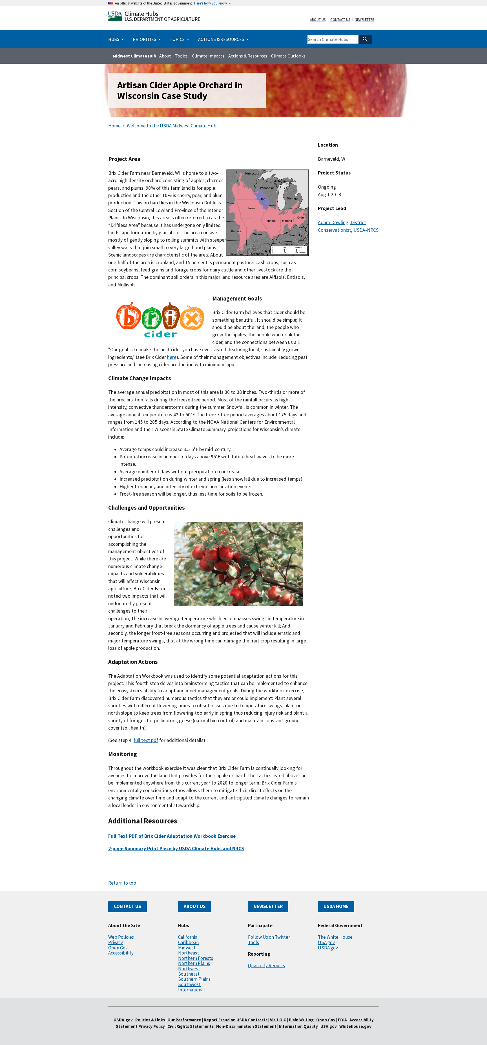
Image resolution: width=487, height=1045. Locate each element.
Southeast (189, 974)
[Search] (365, 39)
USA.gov (326, 942)
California (187, 937)
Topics (181, 56)
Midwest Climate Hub (134, 56)
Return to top (122, 883)
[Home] (154, 17)
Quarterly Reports (266, 965)
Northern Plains (194, 963)
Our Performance (184, 1019)
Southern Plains (194, 979)
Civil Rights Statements (190, 1026)
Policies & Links (150, 1019)
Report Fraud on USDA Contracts (235, 1019)
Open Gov (118, 948)
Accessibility (121, 953)
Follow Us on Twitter (269, 937)
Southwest (189, 984)
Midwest (187, 948)
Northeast (188, 953)
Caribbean (188, 942)
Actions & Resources (247, 56)
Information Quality (298, 1026)
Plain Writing (302, 1019)
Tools (253, 942)
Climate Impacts (208, 56)
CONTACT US (127, 906)
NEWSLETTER (268, 906)
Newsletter (364, 19)
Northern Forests (195, 958)
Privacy (115, 942)
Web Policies (121, 937)
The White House (335, 937)
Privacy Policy (151, 1026)
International (191, 990)
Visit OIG (278, 1019)
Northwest (189, 969)
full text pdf (146, 740)
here (171, 357)
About (165, 56)
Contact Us (340, 19)
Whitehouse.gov (355, 1026)
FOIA (342, 1019)
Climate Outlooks (288, 56)
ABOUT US (195, 906)
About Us (318, 19)
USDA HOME (336, 906)
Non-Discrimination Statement (246, 1026)
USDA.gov (328, 948)
